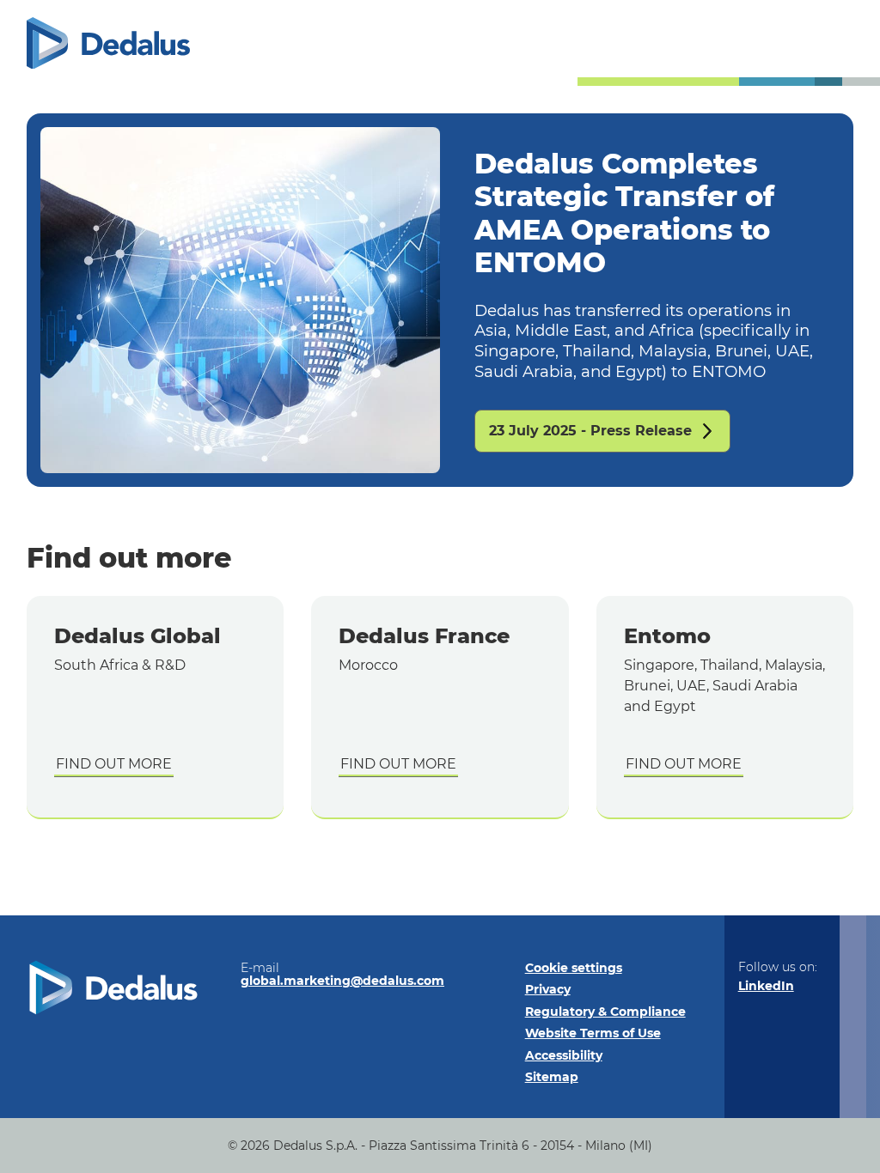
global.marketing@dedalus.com (342, 980)
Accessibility (563, 1055)
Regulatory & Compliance (605, 1011)
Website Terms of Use (593, 1033)
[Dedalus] (108, 43)
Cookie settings (573, 967)
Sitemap (551, 1077)
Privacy (548, 989)
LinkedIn (766, 986)
